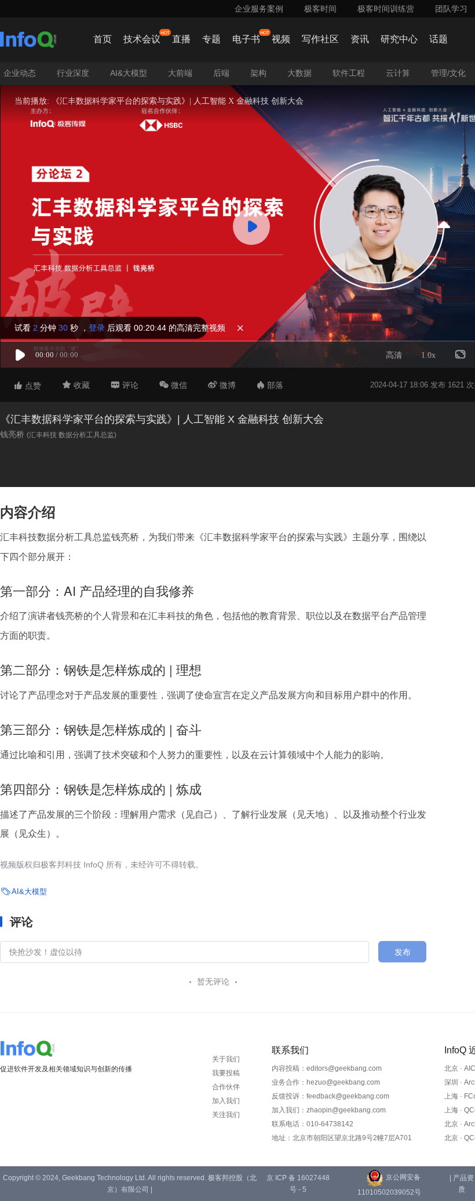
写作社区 (320, 39)
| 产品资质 (462, 1183)
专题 (211, 39)
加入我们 (226, 1101)
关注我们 (226, 1115)
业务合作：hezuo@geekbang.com (326, 1082)
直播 (181, 39)
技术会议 (141, 39)
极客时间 (320, 8)
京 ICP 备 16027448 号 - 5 (298, 1183)
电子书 (246, 39)
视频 (281, 39)
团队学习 (451, 8)
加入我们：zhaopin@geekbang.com (329, 1110)
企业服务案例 (259, 8)
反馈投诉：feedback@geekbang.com (330, 1096)
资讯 (359, 39)
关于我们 (226, 1059)
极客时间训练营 (385, 8)
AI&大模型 (29, 891)
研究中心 (399, 39)
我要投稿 (226, 1073)
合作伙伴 (226, 1087)
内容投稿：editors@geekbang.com (327, 1068)
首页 (102, 39)
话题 (438, 39)
